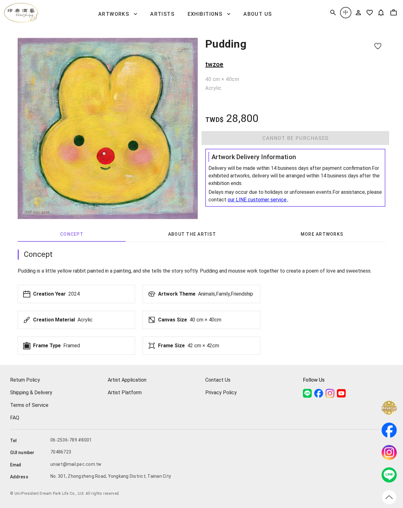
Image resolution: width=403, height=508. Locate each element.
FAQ (14, 418)
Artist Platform (125, 392)
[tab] (72, 234)
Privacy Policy (221, 392)
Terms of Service (29, 405)
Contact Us (217, 380)
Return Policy (25, 380)
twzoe (214, 64)
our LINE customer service (257, 200)
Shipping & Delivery (31, 392)
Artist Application (127, 380)
